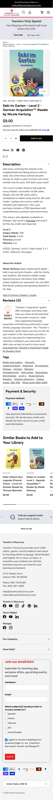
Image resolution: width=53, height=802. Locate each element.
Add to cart (36, 138)
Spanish (12, 713)
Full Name (10, 682)
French (11, 718)
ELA (9, 727)
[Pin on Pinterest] (23, 150)
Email (8, 694)
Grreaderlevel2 (11, 372)
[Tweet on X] (12, 150)
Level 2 (22, 375)
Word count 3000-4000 (34, 382)
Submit (10, 756)
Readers (7, 379)
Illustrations (41, 372)
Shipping (7, 125)
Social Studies (15, 732)
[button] (42, 12)
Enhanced (28, 365)
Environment (41, 365)
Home (5, 42)
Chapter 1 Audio (19, 295)
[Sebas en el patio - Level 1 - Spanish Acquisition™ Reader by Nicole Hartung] (36, 458)
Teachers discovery (24, 379)
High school (27, 372)
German (18, 369)
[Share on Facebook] (18, 150)
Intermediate (9, 375)
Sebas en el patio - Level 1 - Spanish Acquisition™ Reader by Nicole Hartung (36, 483)
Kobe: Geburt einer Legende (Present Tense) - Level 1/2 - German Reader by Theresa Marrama (13, 483)
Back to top (26, 528)
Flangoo (7, 369)
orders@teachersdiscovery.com (26, 5)
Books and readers (13, 362)
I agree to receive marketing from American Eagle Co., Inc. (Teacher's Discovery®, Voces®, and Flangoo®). (23, 743)
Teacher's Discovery (16, 793)
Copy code (35, 35)
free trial (30, 220)
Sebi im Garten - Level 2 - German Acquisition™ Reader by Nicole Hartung (26, 45)
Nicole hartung (36, 375)
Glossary (28, 369)
